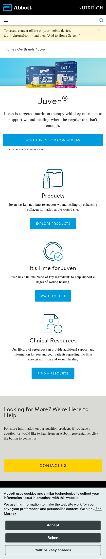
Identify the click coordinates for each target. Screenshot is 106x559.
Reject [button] (53, 538)
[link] (9, 49)
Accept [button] (53, 525)
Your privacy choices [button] (53, 550)
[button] (101, 20)
